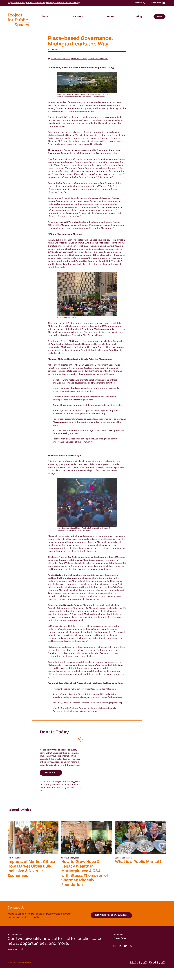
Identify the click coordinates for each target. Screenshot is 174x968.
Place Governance (79, 59)
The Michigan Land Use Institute (91, 135)
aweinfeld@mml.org (112, 697)
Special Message (99, 120)
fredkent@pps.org (107, 689)
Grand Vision (65, 563)
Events (111, 17)
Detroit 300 (104, 261)
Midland (65, 350)
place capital (115, 109)
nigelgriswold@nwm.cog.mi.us (82, 711)
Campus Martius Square (109, 246)
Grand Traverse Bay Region (65, 557)
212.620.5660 (121, 915)
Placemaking (95, 225)
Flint (85, 332)
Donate (159, 16)
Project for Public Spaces (85, 240)
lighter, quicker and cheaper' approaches (68, 593)
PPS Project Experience (98, 59)
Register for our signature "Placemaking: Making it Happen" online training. (44, 3)
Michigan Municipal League (61, 135)
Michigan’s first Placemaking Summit (66, 243)
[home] (19, 20)
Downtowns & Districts (60, 59)
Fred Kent (65, 240)
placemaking (105, 177)
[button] (45, 16)
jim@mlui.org (115, 703)
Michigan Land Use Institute (81, 575)
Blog (139, 17)
